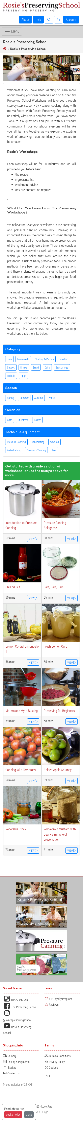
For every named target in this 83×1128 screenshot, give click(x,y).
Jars (54, 450)
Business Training (36, 450)
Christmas (23, 420)
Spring (10, 398)
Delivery (11, 1056)
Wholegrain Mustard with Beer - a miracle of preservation (60, 834)
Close (29, 1114)
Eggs (23, 376)
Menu (14, 31)
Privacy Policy (56, 1062)
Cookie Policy (13, 1114)
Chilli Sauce (12, 587)
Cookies (53, 1067)
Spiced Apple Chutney (58, 769)
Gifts (9, 420)
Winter (52, 398)
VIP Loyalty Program (60, 999)
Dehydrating (38, 442)
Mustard (63, 359)
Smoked (54, 442)
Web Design (41, 1112)
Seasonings (62, 367)
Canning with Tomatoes (20, 769)
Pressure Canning (16, 442)
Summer (24, 398)
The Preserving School (23, 1007)
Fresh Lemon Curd (55, 646)
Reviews (53, 1005)
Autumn (38, 398)
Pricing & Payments (18, 1062)
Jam (9, 359)
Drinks (23, 367)
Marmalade (23, 359)
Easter (37, 420)
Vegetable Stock (15, 829)
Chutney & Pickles (44, 359)
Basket (11, 1067)
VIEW (32, 539)
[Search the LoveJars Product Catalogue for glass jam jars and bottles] (49, 19)
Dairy (47, 367)
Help (38, 19)
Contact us (13, 1073)
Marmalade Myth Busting (21, 710)
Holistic (11, 376)
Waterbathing (14, 450)
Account (71, 19)
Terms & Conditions (59, 1056)
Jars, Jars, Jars (53, 587)
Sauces (11, 367)
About (25, 19)
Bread (36, 367)
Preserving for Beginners (59, 710)
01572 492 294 (19, 1000)
